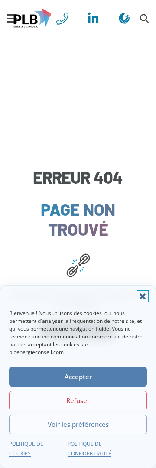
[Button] (62, 18)
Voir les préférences (78, 424)
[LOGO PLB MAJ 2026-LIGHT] (32, 18)
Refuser (78, 400)
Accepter (78, 376)
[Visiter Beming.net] (124, 18)
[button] (142, 296)
